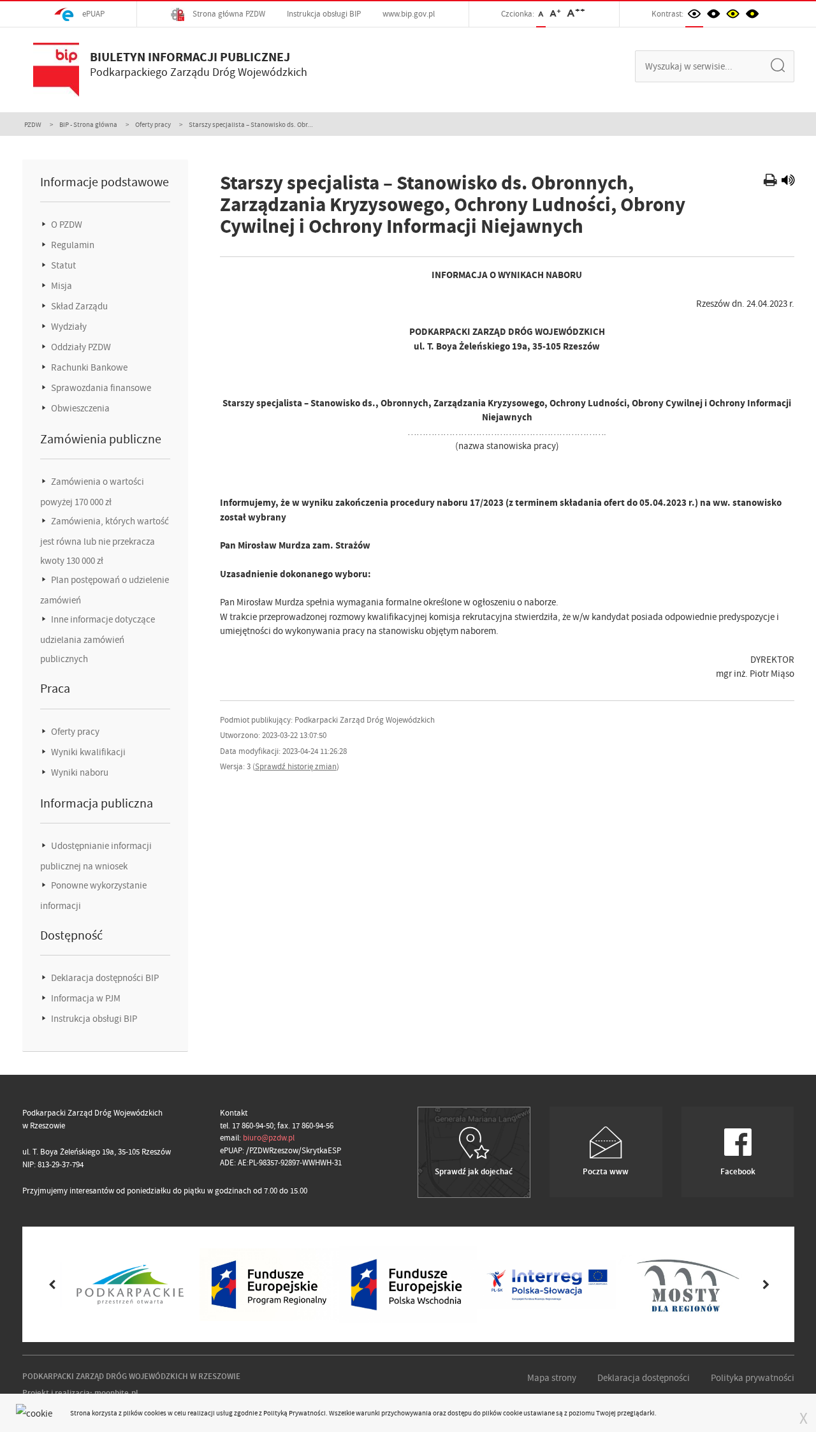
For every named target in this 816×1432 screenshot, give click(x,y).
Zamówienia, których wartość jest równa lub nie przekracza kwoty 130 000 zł (104, 541)
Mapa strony (551, 1377)
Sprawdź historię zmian (296, 766)
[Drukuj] (772, 181)
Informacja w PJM (84, 998)
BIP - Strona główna (88, 124)
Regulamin (71, 245)
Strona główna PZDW (228, 13)
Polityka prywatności (752, 1377)
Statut (62, 265)
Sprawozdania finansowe (100, 387)
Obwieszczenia (79, 408)
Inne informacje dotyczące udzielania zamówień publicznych (97, 639)
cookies (155, 1412)
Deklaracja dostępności (643, 1377)
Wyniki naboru (78, 772)
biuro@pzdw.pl (269, 1137)
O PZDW (65, 224)
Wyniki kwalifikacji (87, 752)
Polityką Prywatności (294, 1412)
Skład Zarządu (78, 306)
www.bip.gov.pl (408, 13)
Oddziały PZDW (80, 347)
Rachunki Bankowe (88, 367)
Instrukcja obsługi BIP (324, 13)
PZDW (32, 124)
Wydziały (68, 326)
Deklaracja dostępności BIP (104, 977)
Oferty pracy (153, 124)
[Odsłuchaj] (788, 181)
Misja (60, 285)
